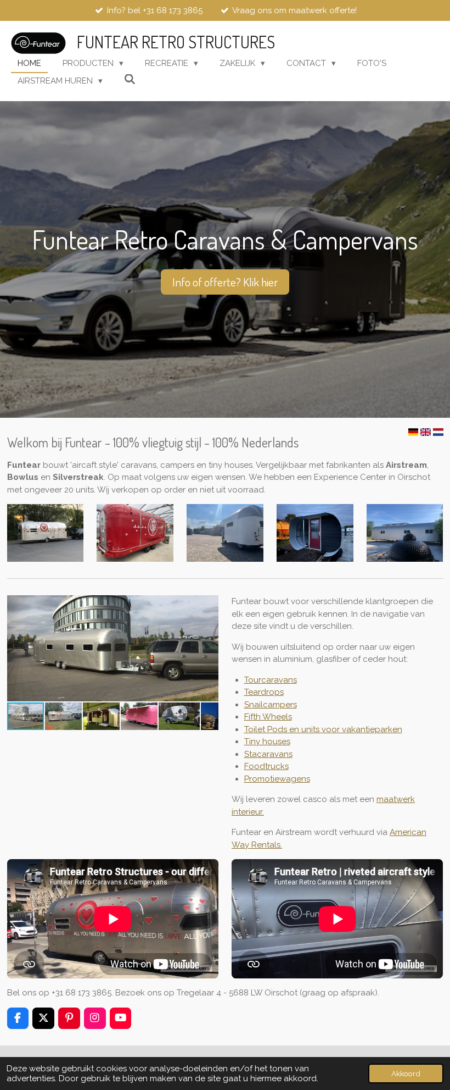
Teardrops (264, 692)
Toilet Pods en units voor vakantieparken (323, 729)
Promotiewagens (277, 779)
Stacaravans (268, 754)
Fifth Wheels (268, 717)
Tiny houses (267, 741)
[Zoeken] (129, 79)
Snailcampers (270, 705)
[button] (208, 605)
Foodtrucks (266, 766)
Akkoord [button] (405, 1073)
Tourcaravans (270, 680)
